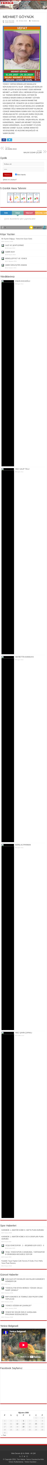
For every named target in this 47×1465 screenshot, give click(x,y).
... (37, 1462)
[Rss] (20, 1456)
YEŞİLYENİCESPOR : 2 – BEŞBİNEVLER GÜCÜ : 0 (24, 1245)
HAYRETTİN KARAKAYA (24, 657)
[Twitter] (24, 1456)
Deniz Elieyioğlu (9, 21)
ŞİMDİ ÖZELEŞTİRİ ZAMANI (16, 265)
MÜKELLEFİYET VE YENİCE (16, 258)
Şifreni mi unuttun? (10, 180)
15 (36, 1424)
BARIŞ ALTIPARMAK (23, 845)
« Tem (4, 1435)
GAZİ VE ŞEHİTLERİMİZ (14, 245)
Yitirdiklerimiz (35, 21)
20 (23, 1427)
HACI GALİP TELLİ (22, 469)
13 (23, 1424)
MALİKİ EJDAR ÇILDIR (33, 152)
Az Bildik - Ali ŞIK (29, 1453)
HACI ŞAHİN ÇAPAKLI (23, 1033)
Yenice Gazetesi (30, 1462)
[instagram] (27, 1456)
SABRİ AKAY (10, 252)
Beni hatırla (21, 175)
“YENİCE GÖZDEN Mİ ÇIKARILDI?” (18, 1306)
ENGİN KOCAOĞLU (22, 281)
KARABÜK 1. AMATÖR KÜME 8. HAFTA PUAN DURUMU (23, 1230)
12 (17, 1424)
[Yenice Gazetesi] (23, 4)
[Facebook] (22, 1456)
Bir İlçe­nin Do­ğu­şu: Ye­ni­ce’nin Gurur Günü (17, 239)
